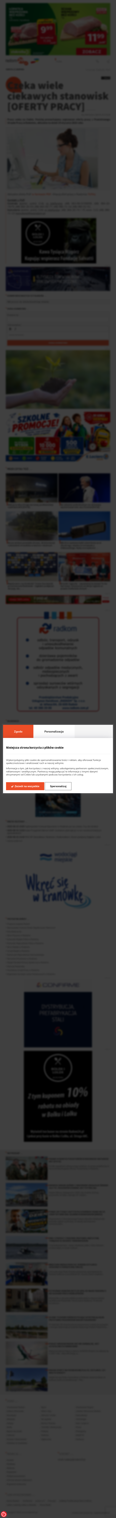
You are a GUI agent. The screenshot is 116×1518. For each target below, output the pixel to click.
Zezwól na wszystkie (27, 786)
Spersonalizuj (58, 786)
